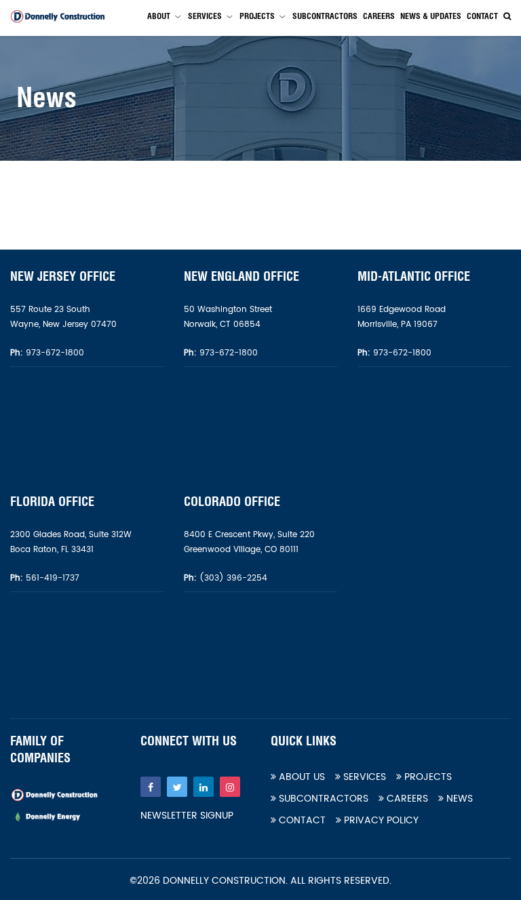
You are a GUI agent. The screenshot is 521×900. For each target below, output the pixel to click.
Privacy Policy (380, 820)
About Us (300, 777)
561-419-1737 (52, 578)
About (158, 16)
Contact (482, 16)
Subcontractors (325, 16)
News (458, 798)
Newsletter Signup (186, 816)
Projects (257, 16)
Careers (379, 16)
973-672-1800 (53, 353)
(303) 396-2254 (232, 578)
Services (205, 16)
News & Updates (430, 16)
